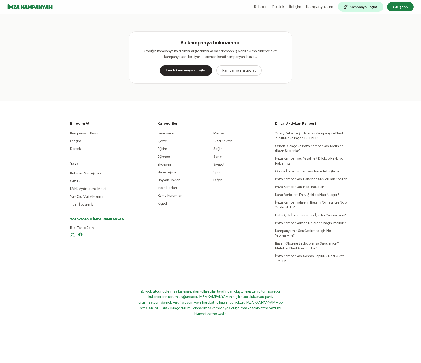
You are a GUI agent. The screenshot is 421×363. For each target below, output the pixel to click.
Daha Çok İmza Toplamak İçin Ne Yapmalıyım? (310, 215)
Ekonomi (164, 164)
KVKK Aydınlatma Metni (88, 188)
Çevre (162, 141)
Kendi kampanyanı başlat (186, 70)
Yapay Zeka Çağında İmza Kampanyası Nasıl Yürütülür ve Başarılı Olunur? (309, 135)
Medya (218, 133)
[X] (72, 234)
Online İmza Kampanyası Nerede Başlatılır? (308, 171)
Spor (216, 172)
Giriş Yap (400, 7)
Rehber (260, 6)
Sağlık (217, 149)
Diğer (217, 180)
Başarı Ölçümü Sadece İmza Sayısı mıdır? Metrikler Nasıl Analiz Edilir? (307, 245)
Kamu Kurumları (170, 195)
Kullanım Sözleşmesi (86, 173)
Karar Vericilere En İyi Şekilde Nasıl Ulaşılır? (307, 194)
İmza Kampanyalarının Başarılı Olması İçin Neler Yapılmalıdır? (311, 204)
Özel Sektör (222, 141)
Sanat (217, 156)
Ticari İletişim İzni (83, 204)
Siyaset (218, 164)
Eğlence (164, 156)
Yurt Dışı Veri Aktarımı (86, 196)
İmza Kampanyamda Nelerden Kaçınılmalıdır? (310, 223)
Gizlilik (75, 181)
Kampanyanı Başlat (85, 133)
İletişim (295, 6)
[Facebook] (80, 234)
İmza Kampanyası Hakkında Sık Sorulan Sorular (311, 179)
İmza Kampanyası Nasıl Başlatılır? (300, 187)
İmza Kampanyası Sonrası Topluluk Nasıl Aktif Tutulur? (309, 258)
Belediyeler (166, 133)
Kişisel (162, 203)
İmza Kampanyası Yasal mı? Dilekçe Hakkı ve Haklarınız (309, 161)
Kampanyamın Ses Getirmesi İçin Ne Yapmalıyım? (303, 233)
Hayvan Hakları (169, 180)
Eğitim (162, 149)
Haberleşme (167, 172)
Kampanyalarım (319, 6)
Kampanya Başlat (363, 7)
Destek (278, 6)
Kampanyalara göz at (239, 70)
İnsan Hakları (167, 188)
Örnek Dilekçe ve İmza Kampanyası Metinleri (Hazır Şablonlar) (309, 148)
